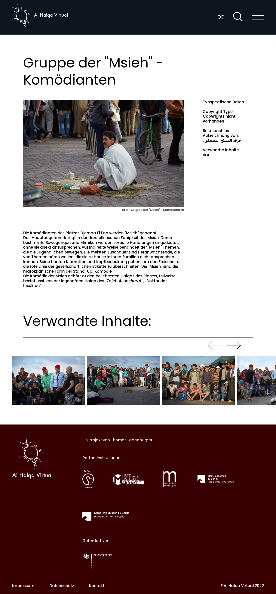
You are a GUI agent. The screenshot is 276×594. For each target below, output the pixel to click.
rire (206, 154)
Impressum (23, 585)
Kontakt (96, 585)
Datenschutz (61, 585)
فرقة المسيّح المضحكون (222, 140)
